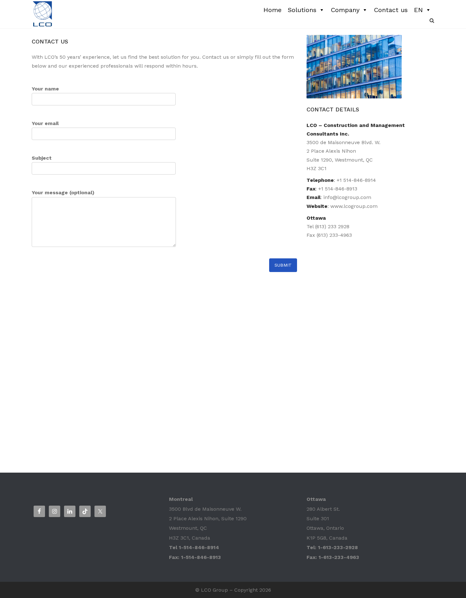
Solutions (302, 10)
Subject (42, 158)
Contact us (391, 10)
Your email (45, 123)
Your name (45, 89)
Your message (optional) (63, 192)
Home (272, 10)
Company (345, 10)
